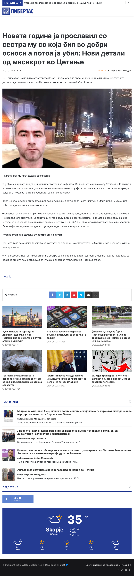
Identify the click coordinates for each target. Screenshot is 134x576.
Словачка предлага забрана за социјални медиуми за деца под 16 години (63, 2)
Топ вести (51, 419)
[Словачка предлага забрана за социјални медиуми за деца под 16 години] (67, 317)
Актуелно (28, 419)
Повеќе (6, 276)
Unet (62, 565)
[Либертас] (18, 11)
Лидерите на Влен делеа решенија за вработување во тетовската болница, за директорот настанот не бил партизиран (67, 432)
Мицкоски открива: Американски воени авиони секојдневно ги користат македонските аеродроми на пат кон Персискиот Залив (74, 413)
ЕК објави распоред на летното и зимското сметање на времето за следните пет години (111, 378)
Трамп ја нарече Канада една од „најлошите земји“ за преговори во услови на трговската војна (66, 378)
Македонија (40, 419)
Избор (37, 458)
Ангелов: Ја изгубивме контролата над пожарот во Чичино (55, 469)
